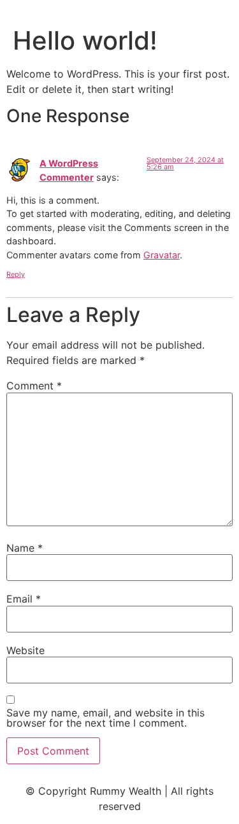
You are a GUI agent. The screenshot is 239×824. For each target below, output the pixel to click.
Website (25, 650)
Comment (34, 386)
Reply (15, 274)
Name (24, 548)
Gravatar (161, 254)
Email (23, 599)
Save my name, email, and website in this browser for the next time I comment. (105, 718)
